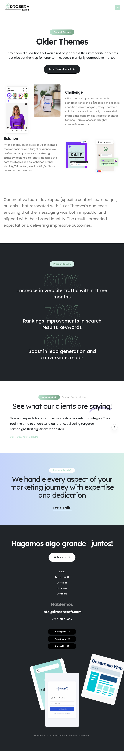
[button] (114, 427)
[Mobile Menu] (117, 7)
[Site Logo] (17, 7)
